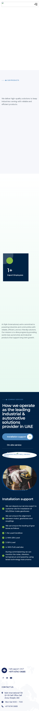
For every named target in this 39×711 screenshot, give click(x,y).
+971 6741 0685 (17, 671)
